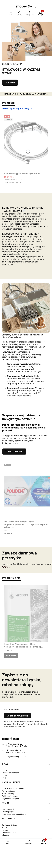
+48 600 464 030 (13, 750)
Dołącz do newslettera (17, 715)
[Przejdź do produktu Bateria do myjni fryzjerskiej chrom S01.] (26, 142)
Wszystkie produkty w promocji (15, 108)
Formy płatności (8, 791)
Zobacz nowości (14, 451)
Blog (4, 778)
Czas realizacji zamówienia (13, 788)
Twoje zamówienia (9, 825)
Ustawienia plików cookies (13, 814)
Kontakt (5, 770)
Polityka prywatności (10, 773)
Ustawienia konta (9, 832)
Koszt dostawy (8, 793)
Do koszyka (11, 655)
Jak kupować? (8, 809)
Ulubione (5, 835)
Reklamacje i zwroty (10, 796)
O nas (4, 775)
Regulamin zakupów (10, 798)
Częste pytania (8, 812)
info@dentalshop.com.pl (15, 756)
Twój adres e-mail (11, 709)
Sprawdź (10, 82)
